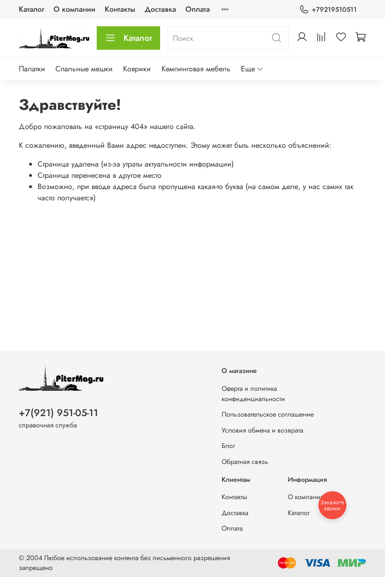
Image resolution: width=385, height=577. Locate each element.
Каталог (31, 9)
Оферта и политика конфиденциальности (253, 393)
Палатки (32, 68)
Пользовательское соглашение (268, 414)
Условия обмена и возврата (262, 430)
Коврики (137, 68)
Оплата (197, 9)
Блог (228, 445)
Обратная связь (245, 461)
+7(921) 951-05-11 (58, 413)
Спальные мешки (84, 68)
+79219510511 (334, 9)
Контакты (120, 9)
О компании (74, 9)
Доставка (160, 9)
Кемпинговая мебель (196, 68)
